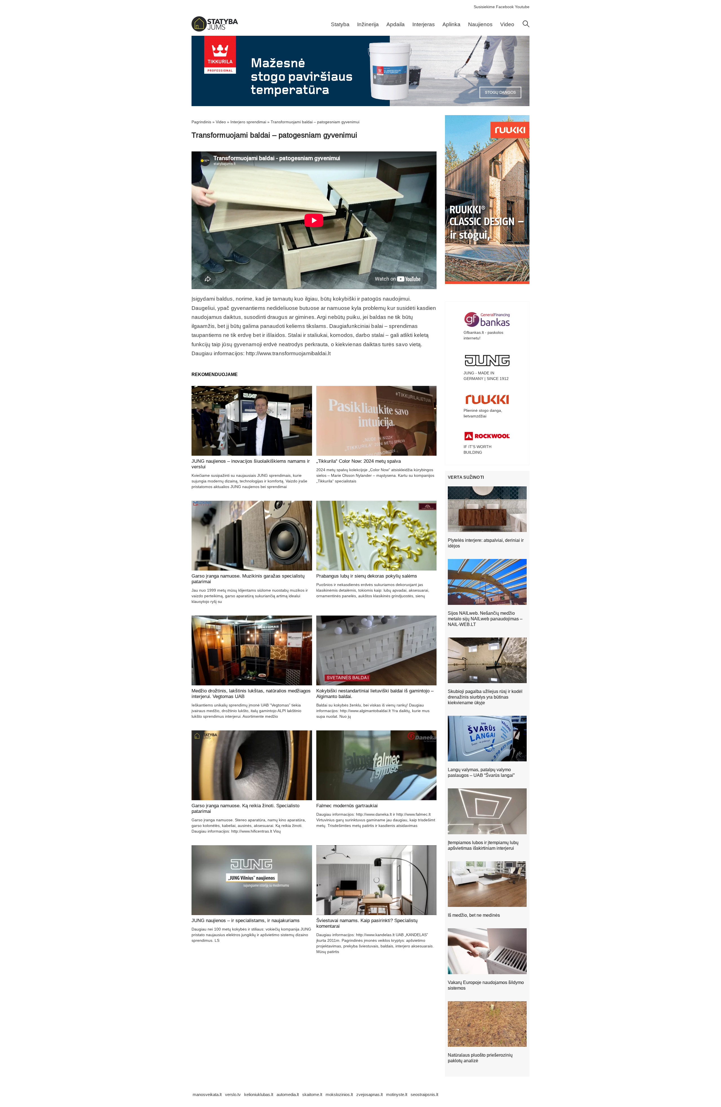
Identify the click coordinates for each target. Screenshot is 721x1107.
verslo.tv (233, 1094)
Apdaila (395, 24)
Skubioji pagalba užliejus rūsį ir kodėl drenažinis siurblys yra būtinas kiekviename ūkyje (485, 697)
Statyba (340, 24)
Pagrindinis (201, 122)
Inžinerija (368, 24)
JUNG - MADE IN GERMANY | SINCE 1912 (486, 376)
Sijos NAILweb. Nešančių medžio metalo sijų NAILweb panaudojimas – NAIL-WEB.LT (485, 619)
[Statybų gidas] (215, 30)
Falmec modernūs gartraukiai (347, 805)
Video (507, 24)
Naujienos (480, 24)
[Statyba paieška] (526, 26)
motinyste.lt (396, 1094)
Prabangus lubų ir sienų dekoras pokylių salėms (366, 576)
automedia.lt (288, 1094)
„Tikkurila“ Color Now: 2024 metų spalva (358, 461)
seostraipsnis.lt (424, 1094)
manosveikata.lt (207, 1094)
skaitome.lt (312, 1094)
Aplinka (451, 24)
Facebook (505, 7)
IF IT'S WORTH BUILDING (477, 449)
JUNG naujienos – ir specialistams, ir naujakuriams (246, 920)
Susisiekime (484, 7)
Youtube (522, 7)
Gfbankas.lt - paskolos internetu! (483, 335)
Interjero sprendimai (248, 122)
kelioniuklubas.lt (258, 1094)
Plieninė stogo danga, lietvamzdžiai (483, 413)
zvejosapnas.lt (369, 1094)
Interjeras (423, 24)
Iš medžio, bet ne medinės (474, 915)
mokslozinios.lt (339, 1094)
